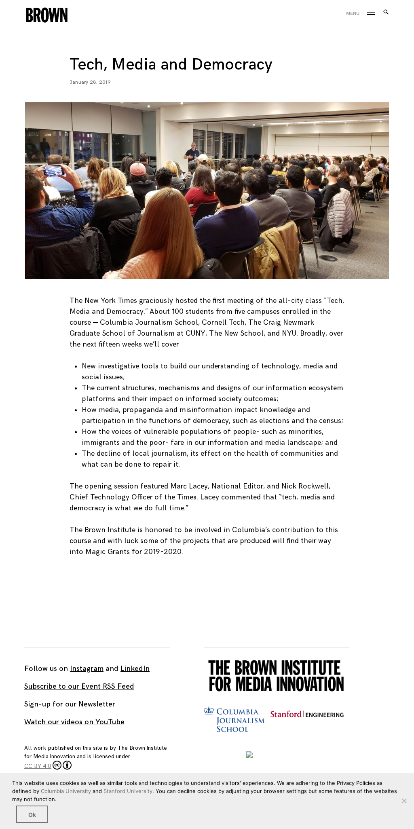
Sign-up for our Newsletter (69, 704)
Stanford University (128, 791)
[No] (404, 801)
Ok (32, 814)
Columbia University (66, 791)
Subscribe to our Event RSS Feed (79, 686)
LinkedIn (135, 668)
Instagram (87, 668)
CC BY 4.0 (37, 766)
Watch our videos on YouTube (74, 722)
